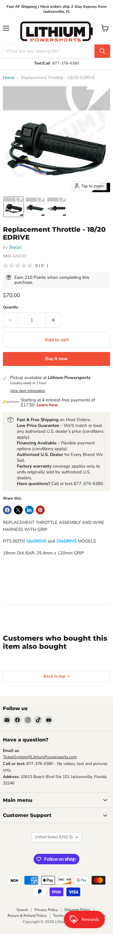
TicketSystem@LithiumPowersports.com (40, 757)
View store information (27, 391)
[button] (13, 207)
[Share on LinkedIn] (29, 510)
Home (8, 77)
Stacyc (15, 247)
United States (54, 837)
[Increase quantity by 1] (53, 320)
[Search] (102, 51)
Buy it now (56, 358)
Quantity (10, 307)
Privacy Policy (46, 910)
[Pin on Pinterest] (40, 510)
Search (22, 910)
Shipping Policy (77, 910)
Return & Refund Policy (27, 915)
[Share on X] (18, 510)
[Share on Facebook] (7, 510)
